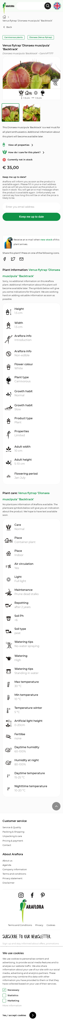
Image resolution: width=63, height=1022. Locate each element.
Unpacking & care (12, 836)
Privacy (39, 925)
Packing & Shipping (13, 831)
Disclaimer (8, 882)
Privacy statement (12, 878)
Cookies (51, 925)
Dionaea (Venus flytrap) (40, 37)
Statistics (13, 995)
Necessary (13, 990)
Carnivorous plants (13, 37)
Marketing (13, 1000)
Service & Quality (12, 827)
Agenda (7, 865)
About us (7, 860)
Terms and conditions (14, 873)
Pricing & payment (13, 840)
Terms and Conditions (20, 925)
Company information (15, 869)
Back (9, 27)
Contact (7, 845)
